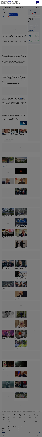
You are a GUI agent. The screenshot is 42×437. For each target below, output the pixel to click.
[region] (21, 3)
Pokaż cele (37, 3)
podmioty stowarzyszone (9, 1)
